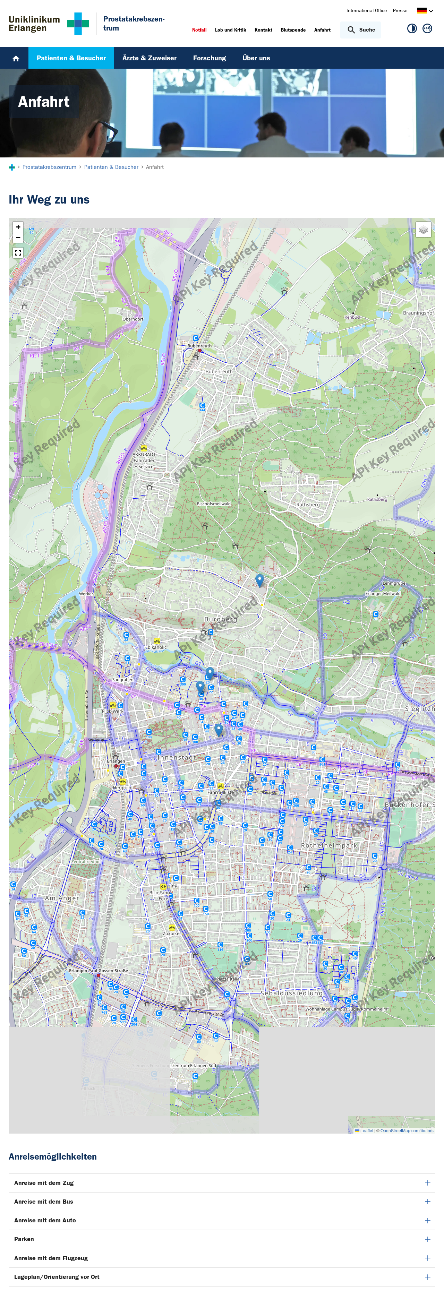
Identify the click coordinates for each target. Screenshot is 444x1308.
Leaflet (366, 1130)
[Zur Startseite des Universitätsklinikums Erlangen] (49, 23)
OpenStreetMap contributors (407, 1130)
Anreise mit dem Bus (43, 1201)
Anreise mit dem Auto (45, 1220)
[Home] (15, 58)
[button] (210, 674)
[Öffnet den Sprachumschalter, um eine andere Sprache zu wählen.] (422, 11)
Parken (24, 1239)
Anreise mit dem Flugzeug (51, 1258)
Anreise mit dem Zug (44, 1183)
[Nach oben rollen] (430, 1293)
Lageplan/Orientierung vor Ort (57, 1277)
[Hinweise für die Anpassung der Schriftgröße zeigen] (427, 30)
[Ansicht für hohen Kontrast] (412, 30)
